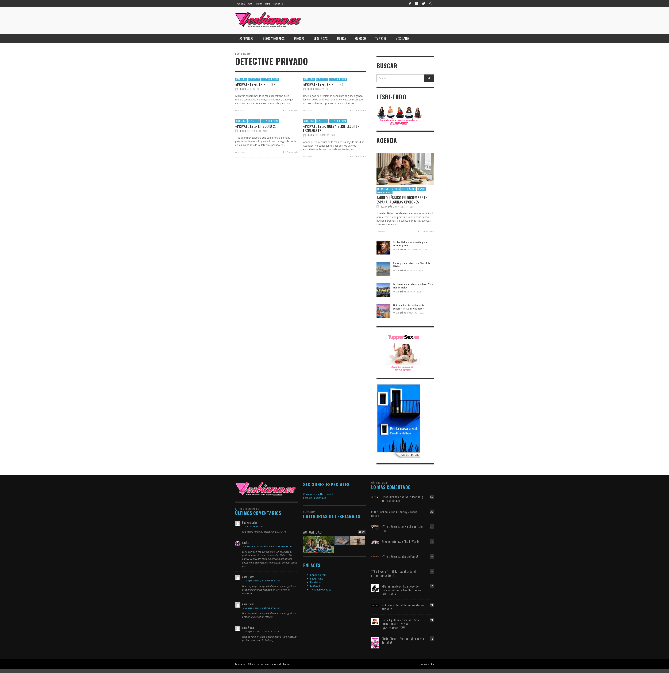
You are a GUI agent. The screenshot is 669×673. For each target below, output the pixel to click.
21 (431, 605)
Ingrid (243, 89)
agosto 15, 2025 (415, 270)
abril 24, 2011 (254, 89)
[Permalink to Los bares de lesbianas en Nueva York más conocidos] (383, 289)
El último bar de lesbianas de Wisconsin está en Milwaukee (408, 306)
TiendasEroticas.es (320, 589)
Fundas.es (315, 582)
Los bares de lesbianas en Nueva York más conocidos (413, 285)
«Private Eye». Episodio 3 (323, 84)
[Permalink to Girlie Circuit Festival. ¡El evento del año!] (375, 642)
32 (431, 541)
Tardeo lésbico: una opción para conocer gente (410, 243)
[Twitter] (423, 3)
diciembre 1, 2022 (415, 312)
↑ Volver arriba (426, 664)
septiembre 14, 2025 (417, 249)
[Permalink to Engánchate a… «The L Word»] (375, 541)
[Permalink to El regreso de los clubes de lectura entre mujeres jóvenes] (318, 542)
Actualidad (241, 79)
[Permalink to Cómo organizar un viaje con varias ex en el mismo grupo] (357, 542)
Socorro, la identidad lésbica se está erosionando (268, 546)
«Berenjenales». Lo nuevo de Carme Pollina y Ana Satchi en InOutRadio (401, 590)
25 (431, 571)
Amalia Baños (387, 206)
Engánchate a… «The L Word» (401, 541)
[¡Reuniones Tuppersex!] (403, 352)
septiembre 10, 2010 (325, 135)
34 (431, 526)
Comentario (291, 110)
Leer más (239, 110)
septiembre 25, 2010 (257, 130)
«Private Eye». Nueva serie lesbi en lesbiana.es (331, 128)
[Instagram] (416, 3)
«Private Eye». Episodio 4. (256, 84)
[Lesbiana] (265, 488)
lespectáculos (409, 188)
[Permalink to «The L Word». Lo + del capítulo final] (375, 527)
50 (431, 496)
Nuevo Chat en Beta (254, 526)
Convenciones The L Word (318, 494)
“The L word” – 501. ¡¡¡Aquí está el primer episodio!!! (393, 573)
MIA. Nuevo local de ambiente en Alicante (403, 607)
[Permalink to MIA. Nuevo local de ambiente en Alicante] (375, 605)
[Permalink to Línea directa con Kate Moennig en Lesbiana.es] (375, 496)
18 (431, 638)
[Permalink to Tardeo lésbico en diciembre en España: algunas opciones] (405, 168)
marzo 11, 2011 (322, 89)
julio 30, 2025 (414, 291)
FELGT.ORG (316, 578)
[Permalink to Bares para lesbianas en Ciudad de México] (383, 268)
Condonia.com (318, 575)
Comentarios (359, 156)
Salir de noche (384, 192)
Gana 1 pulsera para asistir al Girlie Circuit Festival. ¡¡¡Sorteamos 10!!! (401, 624)
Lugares (421, 188)
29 (431, 556)
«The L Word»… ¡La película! (400, 556)
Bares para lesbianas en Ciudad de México (411, 264)
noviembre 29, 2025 (404, 206)
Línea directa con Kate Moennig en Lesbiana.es (402, 499)
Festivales (395, 188)
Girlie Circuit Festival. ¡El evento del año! (403, 640)
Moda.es (315, 586)
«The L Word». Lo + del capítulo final (402, 528)
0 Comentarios (359, 110)
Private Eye (254, 79)
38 (431, 511)
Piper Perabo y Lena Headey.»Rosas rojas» (394, 514)
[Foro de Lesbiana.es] (399, 115)
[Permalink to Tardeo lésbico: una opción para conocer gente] (383, 247)
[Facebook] (410, 3)
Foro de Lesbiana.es (314, 497)
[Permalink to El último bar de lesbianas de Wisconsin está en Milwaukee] (383, 310)
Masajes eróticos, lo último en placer (262, 580)
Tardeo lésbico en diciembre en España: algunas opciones (402, 200)
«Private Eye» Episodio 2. (255, 126)
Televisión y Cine (270, 79)
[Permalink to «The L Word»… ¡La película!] (375, 556)
